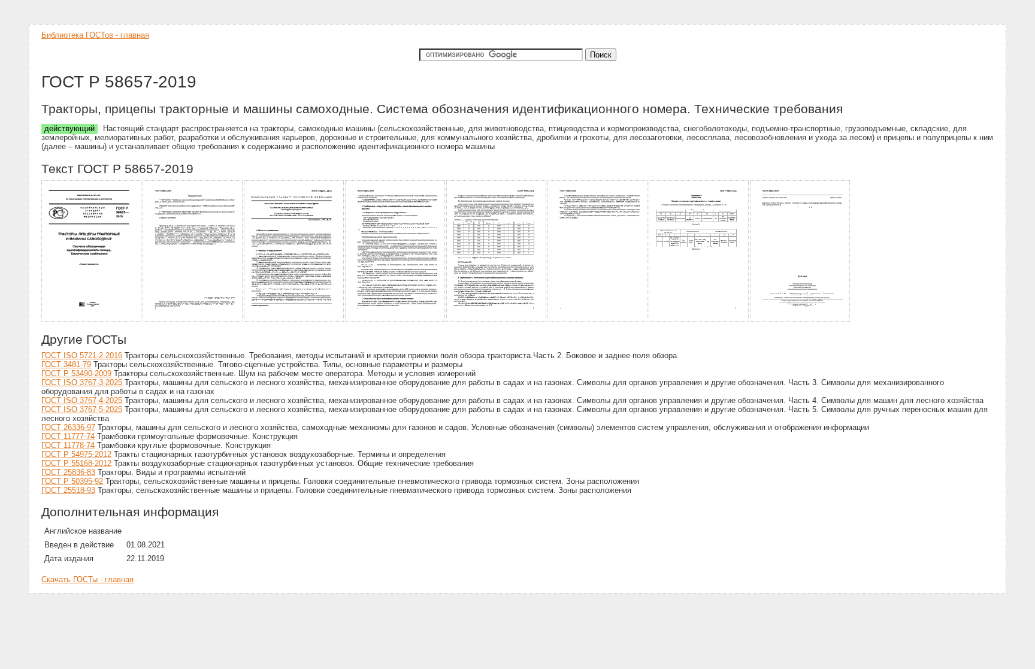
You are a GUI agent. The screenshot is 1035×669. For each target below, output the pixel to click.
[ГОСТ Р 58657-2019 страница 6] (598, 319)
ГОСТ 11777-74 (68, 436)
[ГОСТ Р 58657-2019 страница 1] (92, 319)
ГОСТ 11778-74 (68, 445)
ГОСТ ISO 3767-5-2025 (81, 409)
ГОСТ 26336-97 (68, 427)
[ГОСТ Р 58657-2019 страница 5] (496, 319)
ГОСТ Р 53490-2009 (76, 373)
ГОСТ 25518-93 (68, 490)
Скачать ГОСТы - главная (87, 579)
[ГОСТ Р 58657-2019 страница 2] (193, 319)
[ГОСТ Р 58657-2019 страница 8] (800, 319)
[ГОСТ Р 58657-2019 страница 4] (395, 319)
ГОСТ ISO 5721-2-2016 (81, 355)
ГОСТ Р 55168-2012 (76, 463)
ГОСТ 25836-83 (68, 472)
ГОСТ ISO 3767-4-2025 (81, 400)
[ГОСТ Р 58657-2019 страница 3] (294, 319)
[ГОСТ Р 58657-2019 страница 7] (699, 319)
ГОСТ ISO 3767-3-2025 (81, 382)
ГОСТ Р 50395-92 (72, 481)
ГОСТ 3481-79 (66, 364)
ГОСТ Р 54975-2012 (76, 454)
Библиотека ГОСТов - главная (95, 35)
